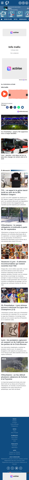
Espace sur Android (14, 454)
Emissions (14, 439)
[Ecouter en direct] (20, 2)
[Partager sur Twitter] (10, 108)
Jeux (14, 441)
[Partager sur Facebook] (7, 108)
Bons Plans (8, 19)
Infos (15, 19)
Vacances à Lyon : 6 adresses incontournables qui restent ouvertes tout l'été (13, 264)
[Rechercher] (23, 2)
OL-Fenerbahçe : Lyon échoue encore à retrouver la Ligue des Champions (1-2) (14, 307)
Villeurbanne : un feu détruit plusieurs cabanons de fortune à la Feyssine (14, 377)
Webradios (23, 19)
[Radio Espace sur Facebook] (8, 468)
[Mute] (28, 8)
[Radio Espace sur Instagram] (20, 468)
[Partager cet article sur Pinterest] (14, 108)
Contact (14, 422)
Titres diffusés (14, 424)
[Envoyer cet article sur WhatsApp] (18, 108)
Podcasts (14, 445)
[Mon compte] (26, 2)
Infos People (14, 432)
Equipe (14, 420)
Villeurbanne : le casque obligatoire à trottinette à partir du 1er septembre (14, 227)
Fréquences (14, 426)
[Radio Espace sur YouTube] (16, 468)
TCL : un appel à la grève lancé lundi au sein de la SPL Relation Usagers (14, 192)
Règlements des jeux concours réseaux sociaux (14, 458)
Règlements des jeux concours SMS (14, 460)
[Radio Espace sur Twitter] (12, 468)
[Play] (2, 13)
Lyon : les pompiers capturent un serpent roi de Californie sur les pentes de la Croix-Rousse (14, 342)
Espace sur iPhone (14, 452)
